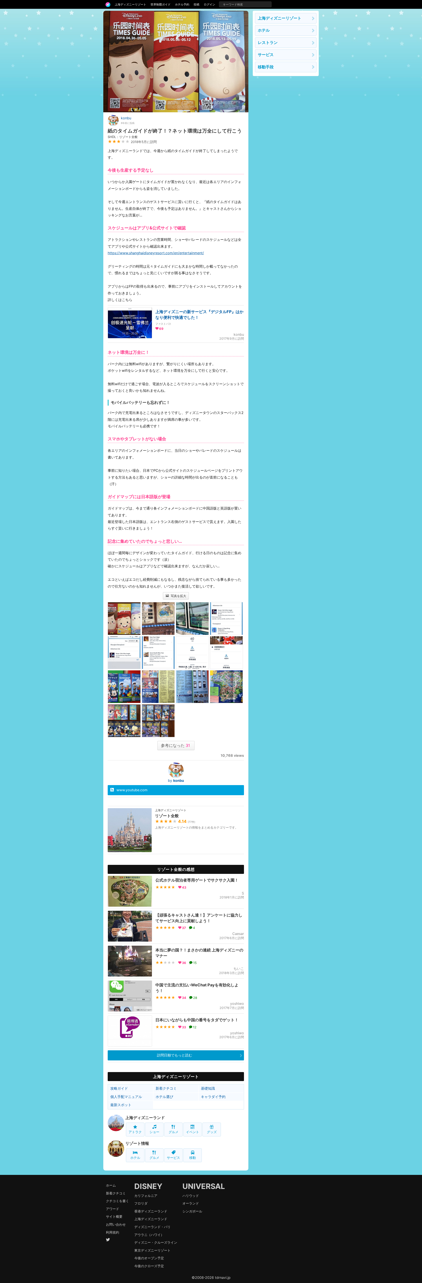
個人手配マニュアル (126, 1096)
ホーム (111, 1185)
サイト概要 (114, 1216)
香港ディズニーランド (150, 1211)
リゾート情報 (137, 1143)
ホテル (135, 1158)
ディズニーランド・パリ (152, 1227)
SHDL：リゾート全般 (123, 137)
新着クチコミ (166, 1088)
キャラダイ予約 (213, 1096)
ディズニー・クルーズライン (155, 1242)
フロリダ (140, 1203)
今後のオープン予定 (149, 1258)
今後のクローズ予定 (149, 1266)
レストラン (268, 42)
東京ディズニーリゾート (152, 1250)
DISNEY (148, 1186)
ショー (154, 1132)
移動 (192, 1158)
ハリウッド (190, 1196)
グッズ (212, 1132)
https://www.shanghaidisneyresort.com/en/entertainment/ (156, 253)
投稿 (196, 4)
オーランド (190, 1203)
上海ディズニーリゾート (130, 4)
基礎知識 (208, 1088)
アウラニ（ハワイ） (149, 1235)
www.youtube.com (131, 790)
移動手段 (266, 67)
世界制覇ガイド (161, 4)
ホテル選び (164, 1096)
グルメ (173, 1132)
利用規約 (112, 1232)
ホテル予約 (182, 4)
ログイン (209, 4)
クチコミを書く (117, 1201)
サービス (173, 1158)
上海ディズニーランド (145, 1117)
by (176, 780)
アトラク (135, 1132)
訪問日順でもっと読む (174, 1055)
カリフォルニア (145, 1196)
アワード (112, 1209)
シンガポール (192, 1211)
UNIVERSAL (203, 1186)
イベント (192, 1132)
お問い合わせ (116, 1224)
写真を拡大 (178, 596)
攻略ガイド (119, 1088)
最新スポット (120, 1105)
